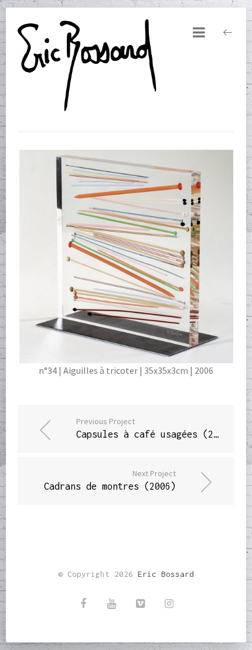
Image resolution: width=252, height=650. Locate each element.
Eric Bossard (166, 574)
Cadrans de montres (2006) (110, 479)
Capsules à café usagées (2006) (155, 427)
